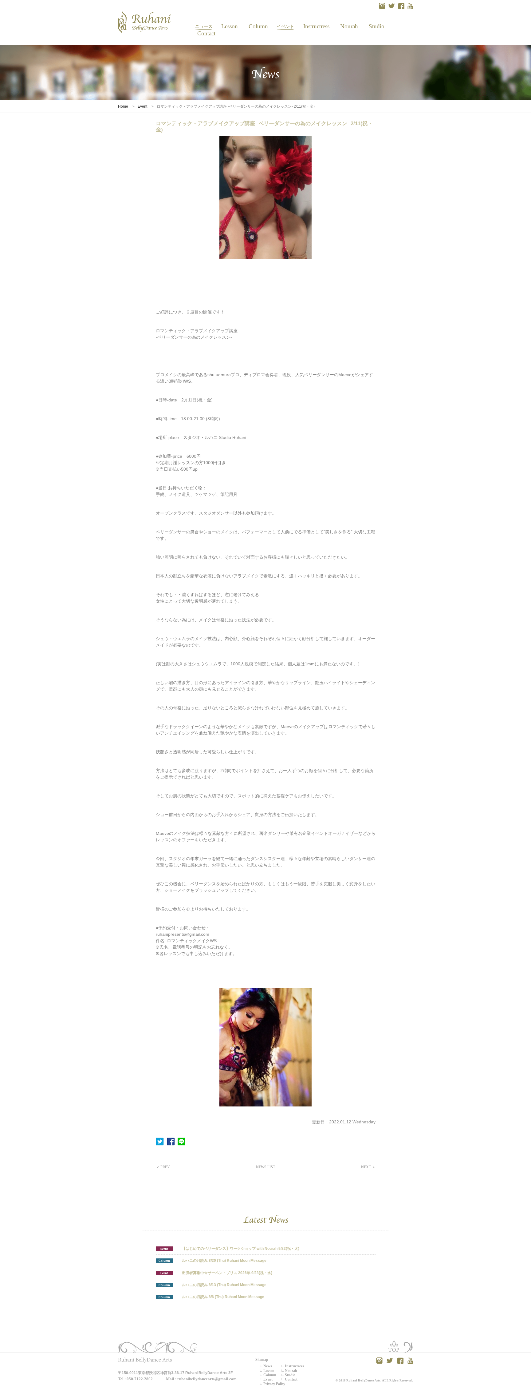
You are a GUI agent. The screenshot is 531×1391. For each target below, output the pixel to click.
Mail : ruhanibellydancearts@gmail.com (201, 1379)
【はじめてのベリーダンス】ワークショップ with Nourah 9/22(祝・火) (240, 1248)
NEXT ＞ (368, 1167)
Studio (376, 26)
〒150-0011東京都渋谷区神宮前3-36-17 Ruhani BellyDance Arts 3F (175, 1373)
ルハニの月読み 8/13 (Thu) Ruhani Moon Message (224, 1285)
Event (285, 26)
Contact (204, 33)
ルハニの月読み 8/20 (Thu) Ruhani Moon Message (224, 1260)
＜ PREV (163, 1167)
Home (123, 106)
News (203, 26)
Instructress (316, 26)
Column (258, 26)
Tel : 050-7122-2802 (135, 1379)
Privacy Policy (274, 1384)
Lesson (229, 26)
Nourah (349, 26)
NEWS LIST (265, 1167)
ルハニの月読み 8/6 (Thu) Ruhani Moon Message (223, 1297)
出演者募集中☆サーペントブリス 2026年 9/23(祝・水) (227, 1273)
